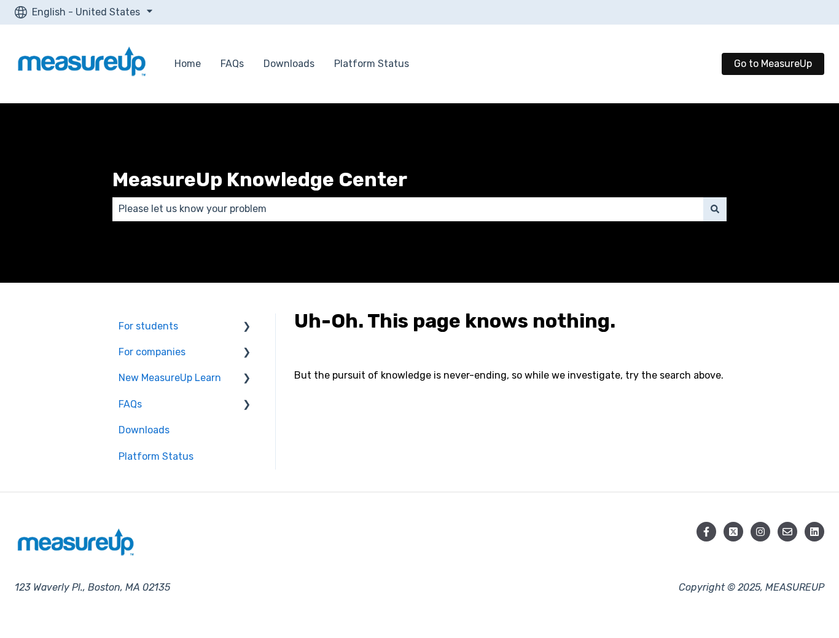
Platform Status (371, 63)
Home (187, 63)
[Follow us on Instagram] (760, 532)
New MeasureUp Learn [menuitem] (170, 378)
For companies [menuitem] (152, 352)
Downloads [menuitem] (144, 430)
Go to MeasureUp (773, 63)
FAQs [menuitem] (130, 404)
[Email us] (787, 532)
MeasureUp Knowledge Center (259, 179)
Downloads (288, 63)
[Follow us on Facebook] (706, 532)
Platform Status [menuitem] (156, 456)
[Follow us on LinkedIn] (814, 532)
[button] (247, 327)
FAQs (232, 63)
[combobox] (407, 209)
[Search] (715, 209)
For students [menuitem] (148, 326)
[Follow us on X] (733, 532)
